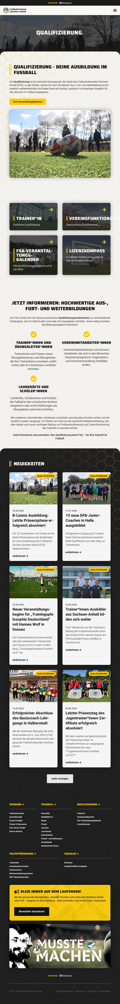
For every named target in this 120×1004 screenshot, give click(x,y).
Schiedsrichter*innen (49, 846)
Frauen (44, 824)
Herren (44, 821)
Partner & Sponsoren (18, 824)
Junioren (45, 828)
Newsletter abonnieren (32, 911)
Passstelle (45, 813)
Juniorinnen (46, 831)
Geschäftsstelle (15, 817)
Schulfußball (46, 842)
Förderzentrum (15, 870)
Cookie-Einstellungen (65, 991)
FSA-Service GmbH (17, 828)
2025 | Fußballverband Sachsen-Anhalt (25, 991)
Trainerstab (14, 863)
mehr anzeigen (60, 778)
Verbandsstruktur (16, 813)
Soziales (70, 854)
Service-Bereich (15, 831)
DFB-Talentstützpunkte (19, 877)
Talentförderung (21, 854)
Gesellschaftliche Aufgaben (75, 866)
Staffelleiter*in (47, 817)
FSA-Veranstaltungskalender (27, 101)
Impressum (92, 991)
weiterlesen (19, 556)
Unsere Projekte (15, 821)
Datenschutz (80, 991)
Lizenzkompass (83, 824)
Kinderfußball (46, 835)
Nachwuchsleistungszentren (21, 873)
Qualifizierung (87, 804)
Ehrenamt (68, 863)
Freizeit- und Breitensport (51, 839)
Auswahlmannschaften (18, 866)
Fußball (47, 804)
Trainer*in (81, 813)
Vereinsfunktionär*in (85, 817)
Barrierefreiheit (104, 991)
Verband (15, 804)
